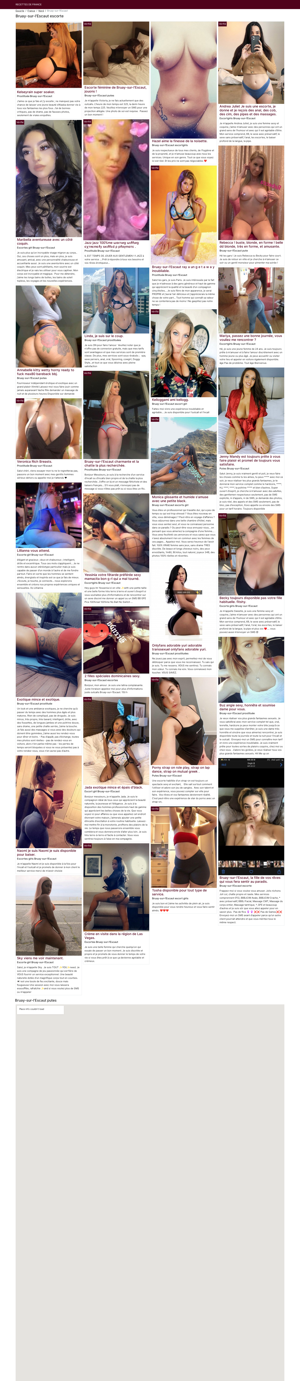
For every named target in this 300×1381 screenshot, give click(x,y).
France (31, 10)
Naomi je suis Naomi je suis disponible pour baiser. (46, 852)
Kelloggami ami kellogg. (170, 400)
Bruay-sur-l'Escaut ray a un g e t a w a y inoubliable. (183, 269)
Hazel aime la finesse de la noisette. (180, 141)
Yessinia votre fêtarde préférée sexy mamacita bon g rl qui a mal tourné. (113, 577)
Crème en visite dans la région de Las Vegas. (114, 936)
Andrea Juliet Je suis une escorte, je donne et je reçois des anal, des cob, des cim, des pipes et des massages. (248, 110)
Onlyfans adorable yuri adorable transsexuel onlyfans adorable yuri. (179, 647)
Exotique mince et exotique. (38, 699)
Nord (41, 10)
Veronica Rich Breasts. (34, 461)
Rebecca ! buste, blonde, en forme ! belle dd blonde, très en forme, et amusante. (251, 244)
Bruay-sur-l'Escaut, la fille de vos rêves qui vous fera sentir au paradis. (250, 879)
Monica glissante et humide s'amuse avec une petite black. (180, 499)
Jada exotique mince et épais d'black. (114, 787)
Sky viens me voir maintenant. (40, 958)
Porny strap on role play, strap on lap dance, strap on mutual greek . (181, 769)
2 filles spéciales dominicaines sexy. (112, 676)
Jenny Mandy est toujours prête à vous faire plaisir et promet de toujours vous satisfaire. (250, 460)
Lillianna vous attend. (33, 550)
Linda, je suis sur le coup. (104, 336)
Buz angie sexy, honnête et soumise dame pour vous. (247, 707)
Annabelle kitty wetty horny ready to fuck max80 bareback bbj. (45, 372)
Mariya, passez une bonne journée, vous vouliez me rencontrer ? (251, 338)
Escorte (20, 10)
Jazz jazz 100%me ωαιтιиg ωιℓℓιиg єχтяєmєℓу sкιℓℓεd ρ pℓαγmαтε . (112, 245)
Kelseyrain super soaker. (36, 92)
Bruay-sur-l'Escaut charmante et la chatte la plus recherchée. (112, 463)
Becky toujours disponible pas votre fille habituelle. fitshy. (251, 600)
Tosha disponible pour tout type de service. (179, 892)
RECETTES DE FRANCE (29, 4)
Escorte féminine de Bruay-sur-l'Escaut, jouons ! (116, 89)
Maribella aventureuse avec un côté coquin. (44, 241)
